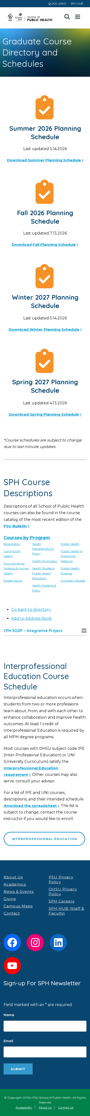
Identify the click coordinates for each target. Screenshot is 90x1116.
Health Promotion (44, 561)
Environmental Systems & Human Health (16, 568)
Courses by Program (27, 537)
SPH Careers (61, 901)
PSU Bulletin (15, 526)
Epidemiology (13, 580)
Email (9, 1041)
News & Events (19, 891)
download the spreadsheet (30, 805)
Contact (12, 913)
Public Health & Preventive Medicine (71, 556)
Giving (10, 898)
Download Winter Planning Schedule (44, 329)
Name (10, 1015)
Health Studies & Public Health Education (43, 573)
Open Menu (78, 17)
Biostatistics (12, 544)
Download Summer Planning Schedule (44, 160)
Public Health (70, 544)
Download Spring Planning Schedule (44, 414)
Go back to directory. (31, 609)
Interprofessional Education (44, 839)
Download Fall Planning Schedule (44, 244)
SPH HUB (77, 3)
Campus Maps (18, 906)
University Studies (73, 580)
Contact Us (65, 1107)
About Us (13, 877)
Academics (15, 884)
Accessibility (24, 1107)
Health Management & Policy (43, 549)
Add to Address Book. (31, 618)
